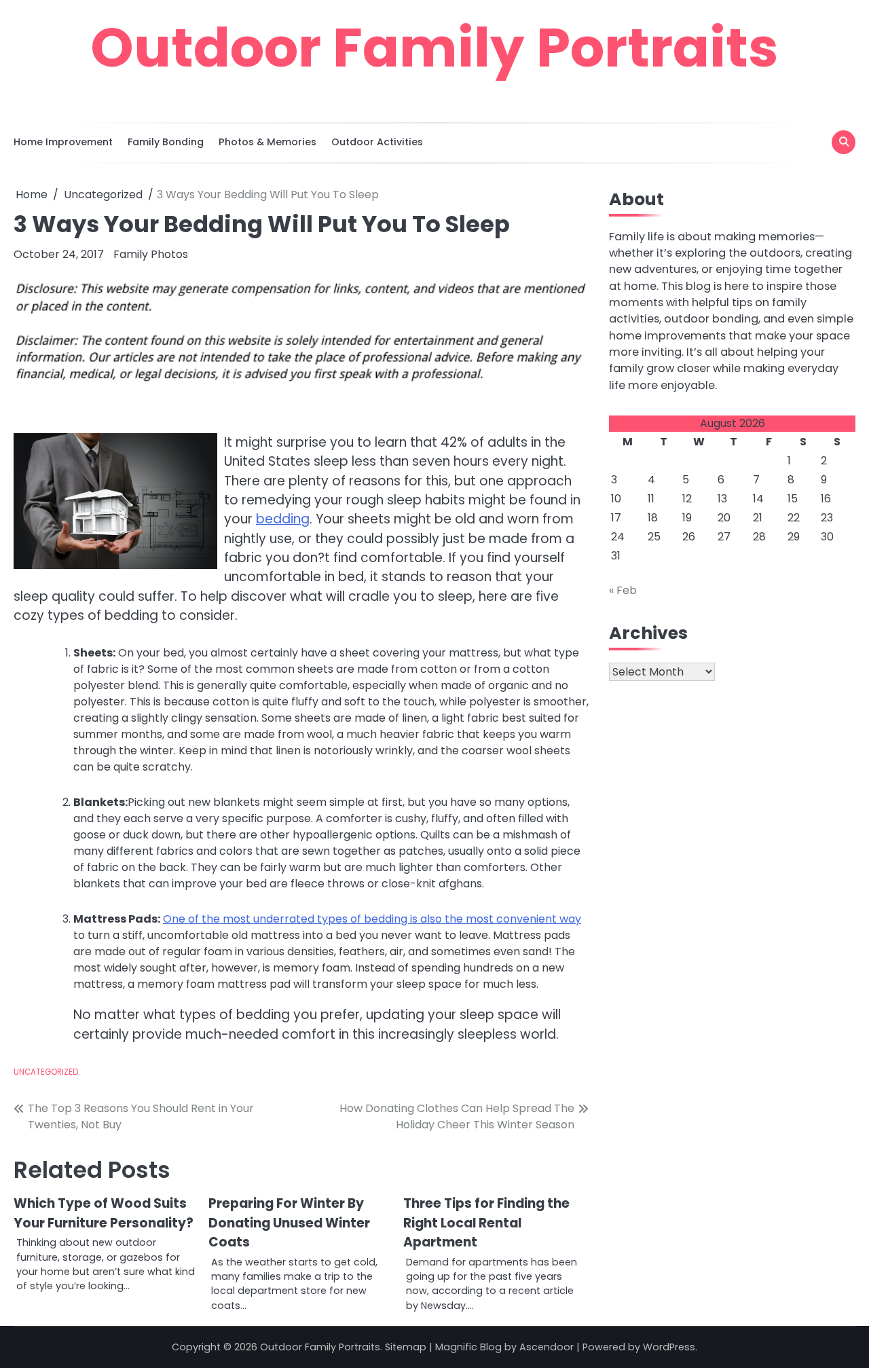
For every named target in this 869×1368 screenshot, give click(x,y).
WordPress (669, 1347)
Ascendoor (546, 1347)
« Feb (623, 590)
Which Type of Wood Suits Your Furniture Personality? (103, 1213)
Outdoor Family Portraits (434, 48)
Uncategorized (46, 1072)
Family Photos (150, 254)
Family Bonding (166, 142)
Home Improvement (63, 142)
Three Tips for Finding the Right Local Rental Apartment (486, 1222)
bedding (283, 519)
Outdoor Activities (377, 142)
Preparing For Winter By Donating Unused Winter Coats (289, 1222)
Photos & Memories (267, 142)
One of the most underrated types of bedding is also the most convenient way (372, 919)
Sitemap (405, 1347)
